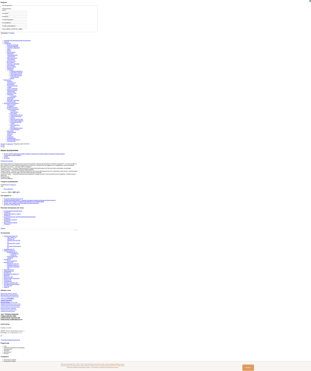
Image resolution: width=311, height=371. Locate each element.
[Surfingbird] (19, 192)
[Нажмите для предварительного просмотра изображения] (7, 161)
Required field (6, 8)
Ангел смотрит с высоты (10, 293)
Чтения (13, 311)
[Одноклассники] (12, 192)
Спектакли (11, 309)
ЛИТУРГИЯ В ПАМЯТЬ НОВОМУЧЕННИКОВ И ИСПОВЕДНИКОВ (24, 201)
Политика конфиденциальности (13, 198)
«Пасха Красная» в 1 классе (12, 214)
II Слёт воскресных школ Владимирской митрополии (19, 216)
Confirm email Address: (9, 26)
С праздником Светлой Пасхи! (13, 211)
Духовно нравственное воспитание (7, 300)
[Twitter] (11, 192)
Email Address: (6, 23)
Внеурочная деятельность (9, 295)
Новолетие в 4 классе (10, 219)
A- (4, 145)
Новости (13, 184)
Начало (3, 144)
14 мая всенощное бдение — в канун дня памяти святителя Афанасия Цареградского (30, 200)
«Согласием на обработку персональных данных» (105, 367)
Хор (7, 311)
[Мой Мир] (14, 192)
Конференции (9, 304)
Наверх (3, 228)
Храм (9, 311)
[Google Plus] (17, 192)
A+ (1, 145)
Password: (5, 16)
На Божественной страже (7, 305)
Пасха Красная (8, 189)
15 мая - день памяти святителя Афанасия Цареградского (21, 203)
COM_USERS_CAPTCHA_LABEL (12, 29)
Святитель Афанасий (10, 308)
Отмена (12, 33)
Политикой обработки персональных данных (79, 367)
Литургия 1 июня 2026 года (12, 204)
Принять (248, 367)
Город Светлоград (6, 296)
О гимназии (9, 144)
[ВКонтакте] (9, 192)
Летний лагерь (16, 304)
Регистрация (4, 33)
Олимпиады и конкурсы (11, 306)
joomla (75, 230)
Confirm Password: (8, 19)
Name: (4, 10)
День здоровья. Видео (10, 222)
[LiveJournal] (16, 192)
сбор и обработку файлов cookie (115, 364)
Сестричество (4, 309)
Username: (5, 13)
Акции (2, 293)
